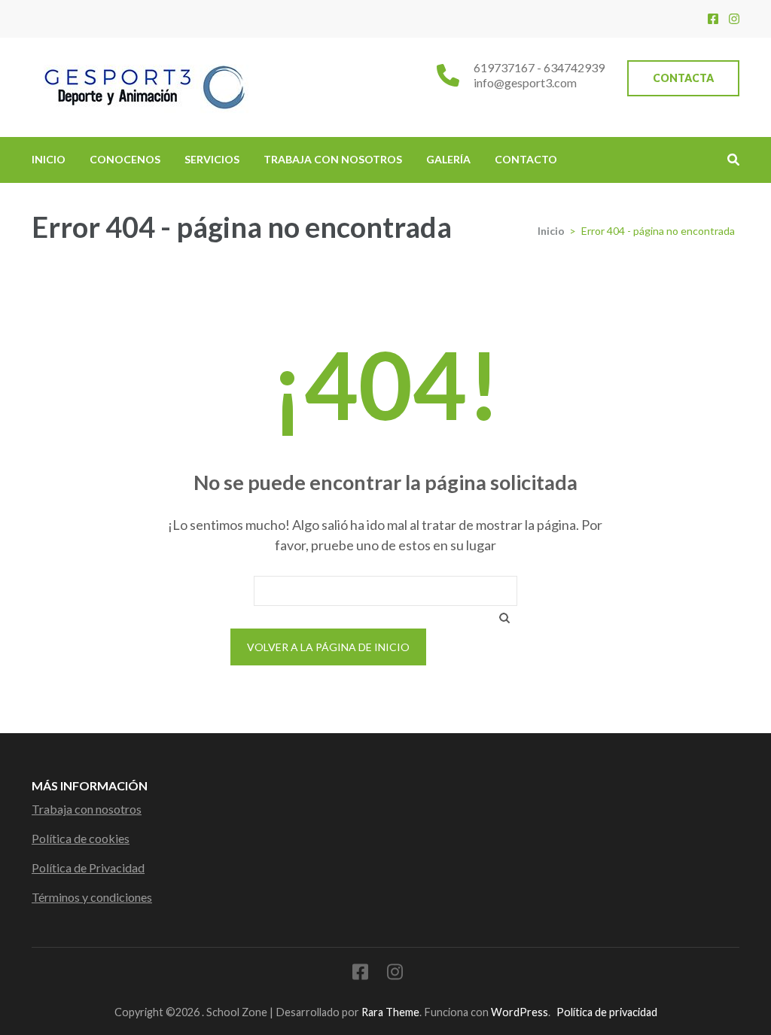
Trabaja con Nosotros (333, 159)
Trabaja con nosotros (87, 809)
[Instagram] (734, 18)
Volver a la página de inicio (328, 647)
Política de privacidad (606, 1012)
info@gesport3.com (525, 82)
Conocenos (125, 159)
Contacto (526, 159)
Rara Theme (390, 1012)
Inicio (49, 159)
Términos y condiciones (92, 897)
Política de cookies (81, 838)
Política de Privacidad (88, 867)
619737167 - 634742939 (539, 67)
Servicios (211, 159)
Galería (448, 159)
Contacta (683, 78)
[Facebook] (713, 18)
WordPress (519, 1012)
